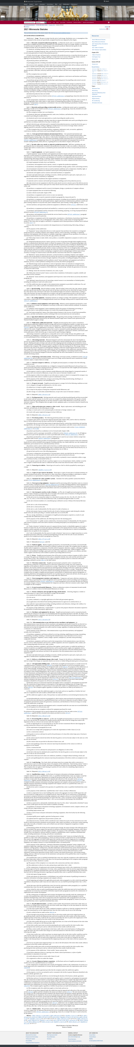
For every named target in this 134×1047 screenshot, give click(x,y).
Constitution (69, 22)
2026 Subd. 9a (94, 69)
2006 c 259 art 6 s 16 (63, 1018)
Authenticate (102, 29)
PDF (109, 29)
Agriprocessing (95, 98)
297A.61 (73, 204)
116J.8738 (27, 967)
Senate (31, 4)
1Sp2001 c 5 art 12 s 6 (71, 1015)
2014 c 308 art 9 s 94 (44, 716)
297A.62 (30, 992)
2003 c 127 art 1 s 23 (44, 1017)
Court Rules (62, 22)
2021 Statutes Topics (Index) (99, 49)
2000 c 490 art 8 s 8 (55, 1015)
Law (60, 4)
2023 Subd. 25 (94, 78)
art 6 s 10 (55, 1017)
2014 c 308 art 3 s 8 (33, 1022)
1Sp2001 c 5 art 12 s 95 (44, 470)
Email (78, 1037)
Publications (74, 4)
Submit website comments (74, 1041)
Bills (56, 4)
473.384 (36, 428)
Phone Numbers (72, 1039)
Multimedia (66, 4)
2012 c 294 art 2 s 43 (44, 771)
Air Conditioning (96, 100)
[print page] (108, 22)
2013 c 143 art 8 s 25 (71, 1020)
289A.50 (52, 912)
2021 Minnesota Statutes (29, 25)
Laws (54, 22)
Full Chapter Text (96, 57)
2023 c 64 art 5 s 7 (102, 80)
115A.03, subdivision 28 (52, 484)
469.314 (65, 667)
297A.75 (55, 679)
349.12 (43, 560)
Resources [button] (95, 36)
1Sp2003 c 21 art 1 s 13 (66, 1017)
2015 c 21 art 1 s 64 (47, 1022)
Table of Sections (96, 54)
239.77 (36, 104)
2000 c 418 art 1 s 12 (38, 1015)
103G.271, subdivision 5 (30, 301)
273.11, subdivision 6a (34, 480)
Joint (36, 4)
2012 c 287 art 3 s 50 (59, 1020)
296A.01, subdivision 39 (70, 433)
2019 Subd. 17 (94, 83)
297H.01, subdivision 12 (47, 581)
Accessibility (29, 1040)
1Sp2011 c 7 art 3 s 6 (45, 1020)
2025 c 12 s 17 (104, 75)
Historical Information (31, 1035)
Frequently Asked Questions (33, 1042)
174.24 (76, 427)
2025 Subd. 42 (94, 73)
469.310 (49, 665)
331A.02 (26, 327)
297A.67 (27, 26)
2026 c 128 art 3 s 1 (103, 69)
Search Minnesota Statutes (98, 39)
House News (92, 1035)
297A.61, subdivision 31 (41, 212)
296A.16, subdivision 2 (71, 434)
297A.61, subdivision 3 (58, 96)
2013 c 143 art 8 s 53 (44, 619)
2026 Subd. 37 (94, 70)
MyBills (91, 1038)
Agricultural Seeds (96, 96)
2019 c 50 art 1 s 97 (104, 82)
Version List (95, 59)
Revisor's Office (77, 22)
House (25, 4)
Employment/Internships (32, 1037)
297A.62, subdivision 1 (75, 677)
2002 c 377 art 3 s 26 (44, 539)
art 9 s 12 (34, 1017)
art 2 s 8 (76, 1017)
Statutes (49, 22)
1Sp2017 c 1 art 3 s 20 (60, 1022)
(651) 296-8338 (72, 1037)
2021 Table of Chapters (98, 47)
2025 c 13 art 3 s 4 (104, 73)
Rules (57, 22)
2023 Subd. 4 (94, 77)
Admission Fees (96, 88)
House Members (51, 1037)
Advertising (95, 90)
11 (58, 1017)
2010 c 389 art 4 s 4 (33, 1020)
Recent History (95, 67)
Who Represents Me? (52, 1035)
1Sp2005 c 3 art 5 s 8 (35, 1018)
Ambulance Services (97, 102)
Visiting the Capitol (30, 1038)
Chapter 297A (52, 25)
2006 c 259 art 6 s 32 (44, 394)
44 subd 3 (46, 1015)
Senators (49, 1038)
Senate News (92, 1037)
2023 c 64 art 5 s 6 (104, 78)
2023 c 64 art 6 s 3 (104, 77)
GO (45, 22)
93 (82, 1015)
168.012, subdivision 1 (44, 438)
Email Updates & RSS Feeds (96, 1040)
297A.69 (107, 26)
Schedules (42, 4)
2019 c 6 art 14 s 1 (104, 83)
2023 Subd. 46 (94, 80)
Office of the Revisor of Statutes (41, 19)
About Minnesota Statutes (98, 41)
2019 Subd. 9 (94, 82)
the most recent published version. (61, 33)
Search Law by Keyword (88, 22)
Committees (50, 4)
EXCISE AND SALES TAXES (42, 25)
